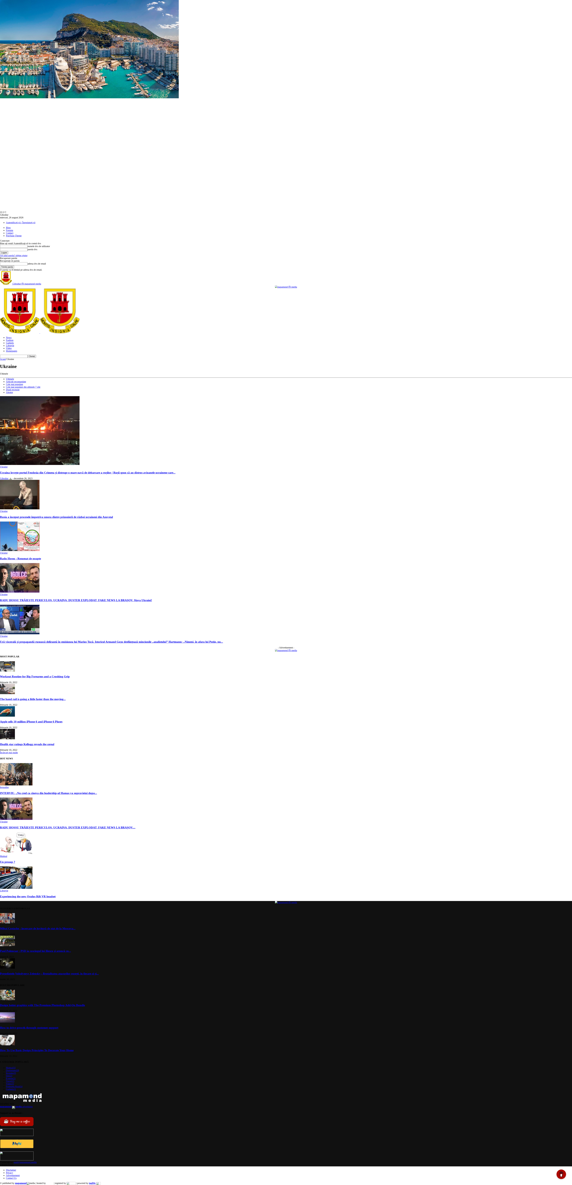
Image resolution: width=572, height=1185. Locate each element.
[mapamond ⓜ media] (286, 287)
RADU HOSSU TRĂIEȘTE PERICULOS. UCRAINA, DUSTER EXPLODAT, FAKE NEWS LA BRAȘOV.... (67, 827)
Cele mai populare (14, 384)
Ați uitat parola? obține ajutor (13, 255)
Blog (8, 227)
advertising (16, 1106)
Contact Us (11, 1178)
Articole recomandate (16, 381)
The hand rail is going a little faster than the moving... (33, 699)
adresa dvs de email (37, 263)
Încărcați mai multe (9, 752)
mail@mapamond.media (25, 1162)
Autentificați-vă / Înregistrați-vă (20, 222)
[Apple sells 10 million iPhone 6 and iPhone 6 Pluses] (7, 716)
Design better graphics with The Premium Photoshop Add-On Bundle (42, 1005)
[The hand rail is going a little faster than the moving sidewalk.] (7, 693)
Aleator (9, 392)
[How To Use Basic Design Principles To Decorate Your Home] (7, 1044)
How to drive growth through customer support (29, 1027)
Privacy (9, 1172)
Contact (9, 233)
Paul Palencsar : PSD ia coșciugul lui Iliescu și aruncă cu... (35, 951)
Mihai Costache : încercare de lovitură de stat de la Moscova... (38, 928)
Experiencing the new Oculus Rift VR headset (28, 896)
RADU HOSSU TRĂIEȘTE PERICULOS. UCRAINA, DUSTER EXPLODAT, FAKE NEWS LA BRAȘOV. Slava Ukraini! (76, 600)
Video (9, 348)
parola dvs (32, 249)
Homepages (11, 351)
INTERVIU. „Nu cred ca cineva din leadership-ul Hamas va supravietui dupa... (48, 793)
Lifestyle (10, 345)
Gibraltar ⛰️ (6, 478)
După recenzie (13, 389)
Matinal (3, 856)
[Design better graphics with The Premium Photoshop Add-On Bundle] (7, 999)
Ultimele (10, 379)
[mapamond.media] (17, 1147)
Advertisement (13, 1175)
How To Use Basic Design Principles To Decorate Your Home (37, 1050)
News (8, 337)
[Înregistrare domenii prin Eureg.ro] (71, 1183)
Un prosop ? (7, 861)
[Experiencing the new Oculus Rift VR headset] (16, 888)
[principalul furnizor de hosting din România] (49, 1183)
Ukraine (4, 467)
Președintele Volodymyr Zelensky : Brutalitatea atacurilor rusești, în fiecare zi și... (49, 973)
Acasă (3, 359)
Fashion (9, 340)
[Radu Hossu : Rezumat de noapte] (19, 550)
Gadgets (10, 343)
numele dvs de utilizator (39, 246)
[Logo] (20, 332)
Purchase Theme (14, 235)
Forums (9, 230)
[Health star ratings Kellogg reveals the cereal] (7, 738)
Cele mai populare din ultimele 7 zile (23, 387)
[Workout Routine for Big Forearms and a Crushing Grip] (7, 671)
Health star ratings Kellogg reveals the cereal (27, 744)
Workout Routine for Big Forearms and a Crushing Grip (35, 676)
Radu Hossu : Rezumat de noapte (20, 558)
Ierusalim (4, 787)
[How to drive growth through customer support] (7, 1022)
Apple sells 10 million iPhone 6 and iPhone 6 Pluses (31, 721)
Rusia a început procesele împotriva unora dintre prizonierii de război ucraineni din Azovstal (56, 517)
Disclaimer (11, 1170)
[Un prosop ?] (16, 853)
